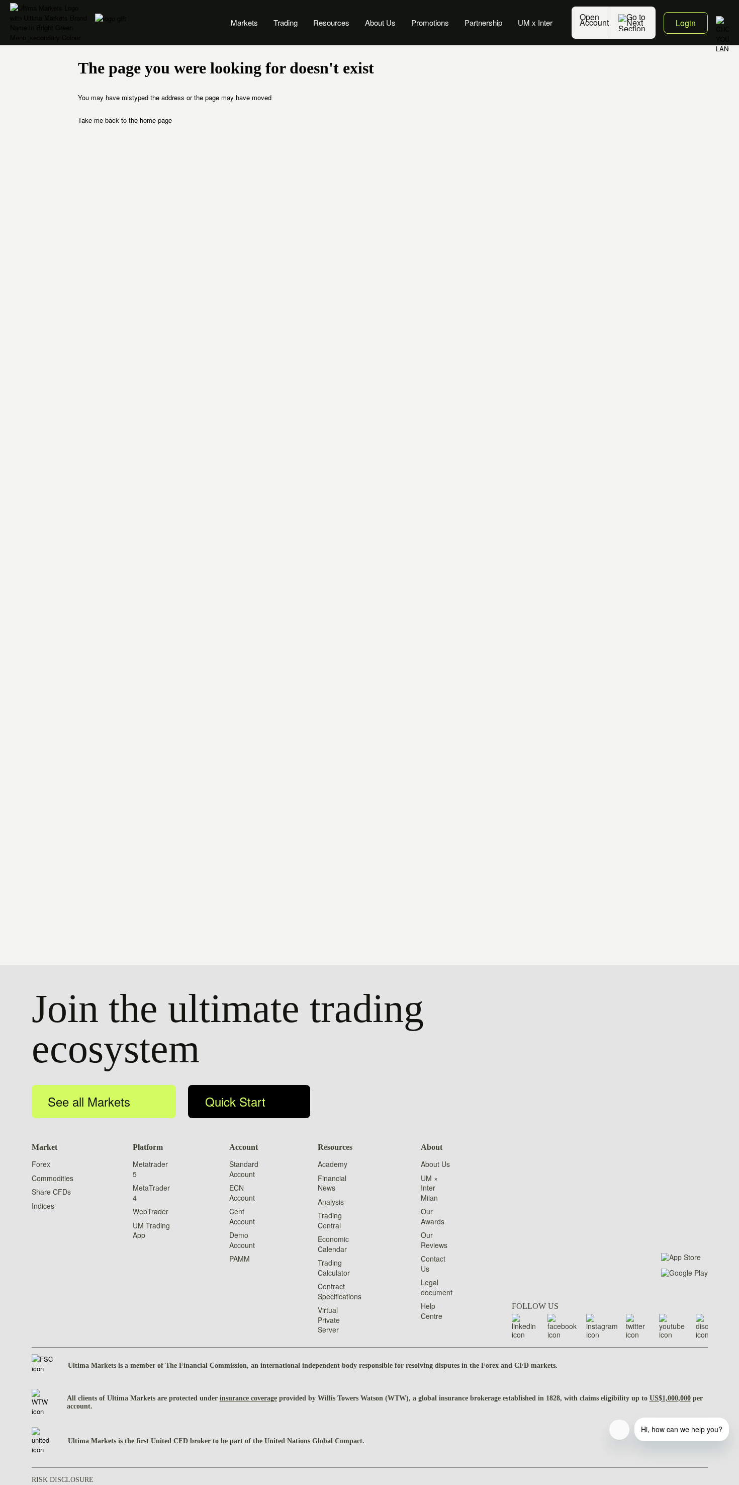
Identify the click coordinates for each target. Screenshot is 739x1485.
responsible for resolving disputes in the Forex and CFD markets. (458, 1365)
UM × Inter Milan (429, 1188)
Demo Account (242, 1240)
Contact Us (433, 1264)
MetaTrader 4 (151, 1193)
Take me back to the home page (125, 120)
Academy (332, 1164)
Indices (43, 1206)
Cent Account (242, 1216)
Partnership (483, 22)
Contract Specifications (339, 1291)
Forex (41, 1164)
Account (243, 1147)
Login (686, 23)
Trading (285, 22)
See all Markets (89, 1101)
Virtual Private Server (329, 1320)
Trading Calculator (334, 1268)
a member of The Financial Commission (186, 1365)
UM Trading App (151, 1230)
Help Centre (431, 1311)
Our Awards (432, 1216)
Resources (331, 22)
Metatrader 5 (150, 1169)
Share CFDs (51, 1192)
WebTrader (150, 1211)
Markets (244, 22)
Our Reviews (434, 1240)
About (431, 1147)
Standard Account (243, 1169)
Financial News (332, 1183)
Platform (148, 1147)
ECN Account (242, 1193)
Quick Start (235, 1101)
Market (44, 1147)
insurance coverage (248, 1398)
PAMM (239, 1259)
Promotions (430, 22)
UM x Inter (535, 22)
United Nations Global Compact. (314, 1441)
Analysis (331, 1202)
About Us (380, 22)
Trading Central (330, 1220)
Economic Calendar (333, 1244)
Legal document (436, 1287)
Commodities (52, 1178)
